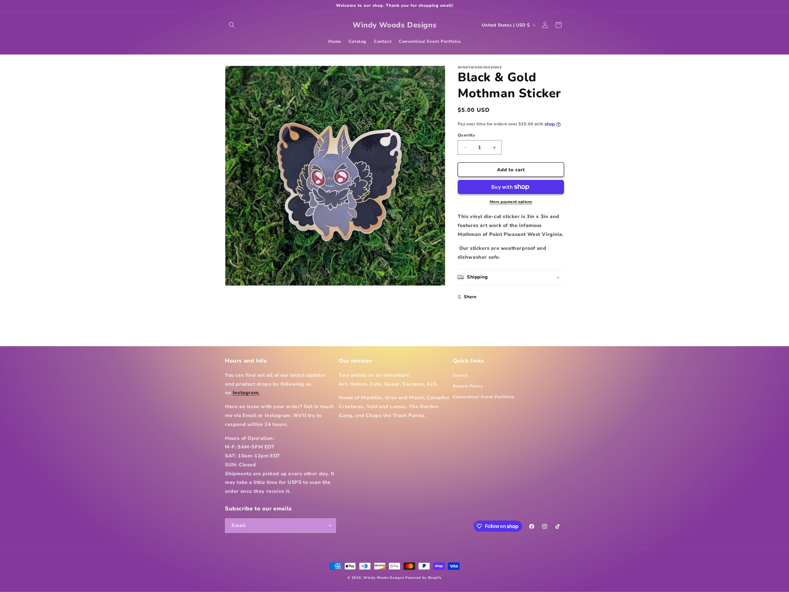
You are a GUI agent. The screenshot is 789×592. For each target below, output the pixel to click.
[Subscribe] (329, 525)
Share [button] (470, 297)
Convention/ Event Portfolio (483, 397)
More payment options (511, 201)
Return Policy (468, 386)
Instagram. (246, 392)
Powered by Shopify (423, 577)
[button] (232, 25)
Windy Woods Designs (383, 577)
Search (460, 375)
